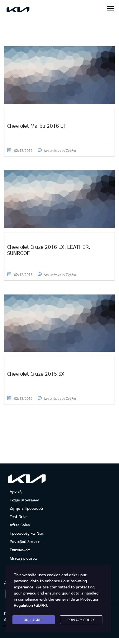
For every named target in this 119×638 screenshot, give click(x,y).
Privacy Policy (81, 620)
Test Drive (19, 516)
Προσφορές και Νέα (26, 533)
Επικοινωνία (20, 549)
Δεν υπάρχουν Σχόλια (60, 150)
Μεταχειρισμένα (23, 558)
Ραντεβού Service (25, 541)
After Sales (20, 524)
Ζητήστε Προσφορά (26, 508)
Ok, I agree (34, 620)
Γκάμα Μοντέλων (24, 500)
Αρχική (16, 491)
